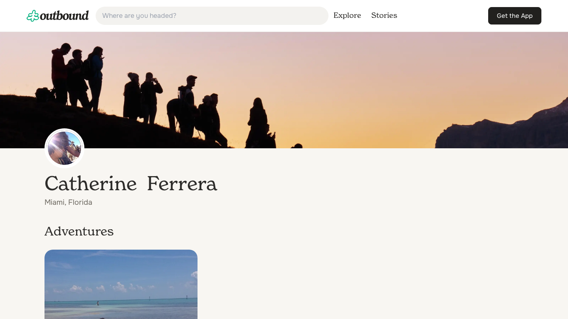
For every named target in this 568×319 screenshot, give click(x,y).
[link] (58, 16)
